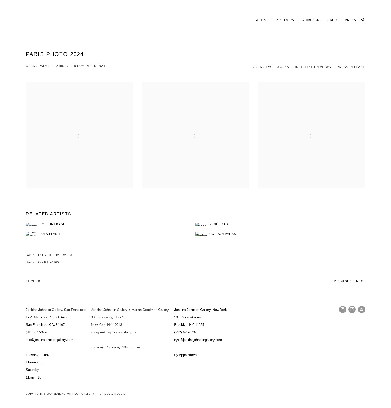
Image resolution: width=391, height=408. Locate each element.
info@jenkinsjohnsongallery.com (114, 332)
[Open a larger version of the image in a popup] (79, 135)
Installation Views (313, 67)
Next (360, 281)
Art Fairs (285, 20)
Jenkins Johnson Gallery (82, 20)
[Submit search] (363, 19)
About (333, 20)
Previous (343, 281)
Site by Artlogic (113, 393)
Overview (262, 67)
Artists (263, 20)
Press (350, 20)
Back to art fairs (43, 262)
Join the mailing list (361, 309)
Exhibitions (311, 20)
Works (283, 67)
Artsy (352, 309)
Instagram (342, 309)
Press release (351, 67)
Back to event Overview (49, 255)
